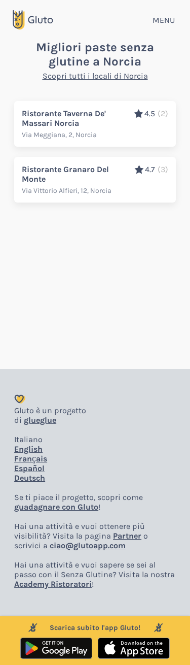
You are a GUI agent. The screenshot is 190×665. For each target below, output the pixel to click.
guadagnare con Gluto (56, 507)
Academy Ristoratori (53, 584)
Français (30, 458)
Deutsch (29, 478)
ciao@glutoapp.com (88, 545)
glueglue (40, 420)
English (28, 449)
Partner (127, 536)
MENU (164, 20)
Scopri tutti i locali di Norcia (95, 76)
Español (29, 468)
